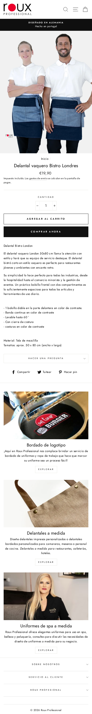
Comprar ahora (46, 231)
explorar (46, 469)
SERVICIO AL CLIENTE (46, 677)
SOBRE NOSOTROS (46, 664)
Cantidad (46, 197)
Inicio (44, 159)
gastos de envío (38, 178)
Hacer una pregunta (46, 358)
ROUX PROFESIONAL (46, 690)
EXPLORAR (46, 562)
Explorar (46, 650)
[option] (46, 25)
